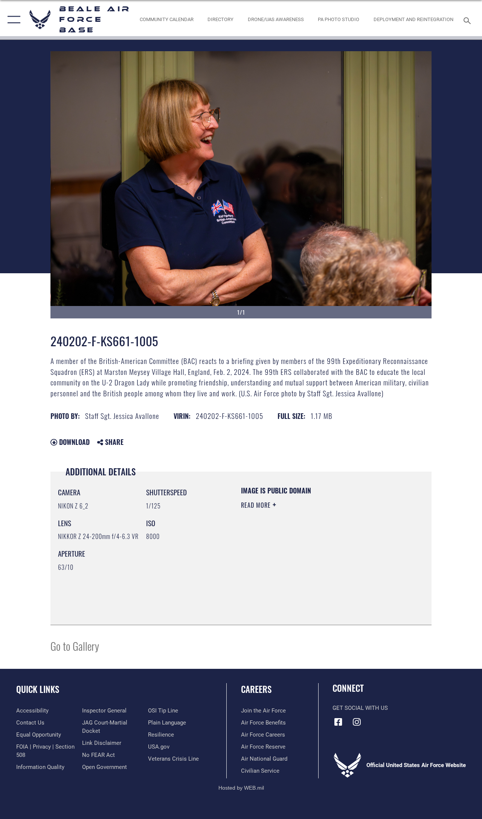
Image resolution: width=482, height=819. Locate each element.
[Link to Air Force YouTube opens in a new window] (375, 719)
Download (73, 442)
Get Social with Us (360, 708)
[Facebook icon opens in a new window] (338, 722)
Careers (256, 689)
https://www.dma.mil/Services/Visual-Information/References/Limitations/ (308, 568)
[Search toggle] (468, 20)
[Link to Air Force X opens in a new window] (393, 719)
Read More (257, 505)
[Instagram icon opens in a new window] (356, 722)
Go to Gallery (74, 646)
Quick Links (37, 689)
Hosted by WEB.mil (241, 788)
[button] (12, 20)
